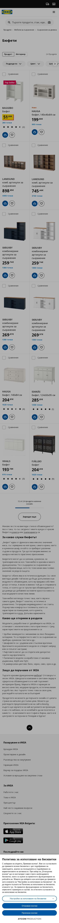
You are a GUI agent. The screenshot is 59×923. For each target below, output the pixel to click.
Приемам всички (29, 913)
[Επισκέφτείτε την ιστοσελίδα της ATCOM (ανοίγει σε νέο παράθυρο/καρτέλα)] (29, 919)
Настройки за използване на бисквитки (28, 898)
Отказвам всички (29, 906)
